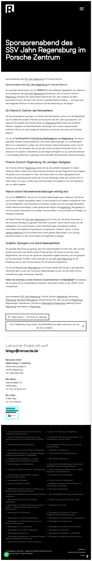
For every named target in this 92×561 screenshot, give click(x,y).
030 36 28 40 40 (17, 389)
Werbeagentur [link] (34, 267)
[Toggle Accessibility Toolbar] (87, 556)
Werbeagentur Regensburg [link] (53, 303)
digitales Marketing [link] (14, 232)
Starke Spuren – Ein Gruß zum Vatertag (29, 317)
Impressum (81, 549)
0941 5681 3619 (16, 373)
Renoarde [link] (21, 300)
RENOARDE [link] (68, 279)
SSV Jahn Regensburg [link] (34, 79)
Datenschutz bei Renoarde (76, 552)
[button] (82, 8)
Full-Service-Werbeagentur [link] (44, 138)
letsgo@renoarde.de (22, 351)
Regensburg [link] (11, 96)
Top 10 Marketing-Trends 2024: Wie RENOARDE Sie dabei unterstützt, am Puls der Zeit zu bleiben (44, 326)
